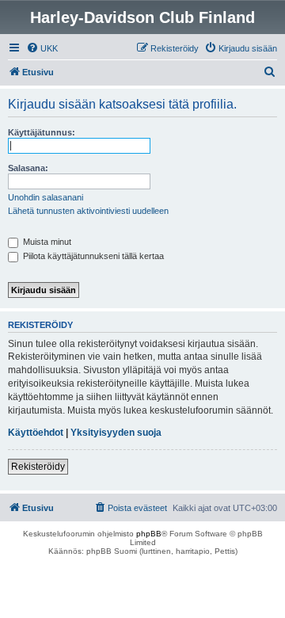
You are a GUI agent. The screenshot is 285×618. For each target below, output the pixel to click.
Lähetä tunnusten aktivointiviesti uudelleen (88, 211)
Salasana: (28, 168)
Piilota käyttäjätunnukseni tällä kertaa (92, 256)
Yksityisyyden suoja (116, 432)
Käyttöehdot (35, 432)
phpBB (149, 533)
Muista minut (46, 241)
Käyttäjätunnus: (41, 132)
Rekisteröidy (38, 466)
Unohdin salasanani (45, 197)
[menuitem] (42, 48)
